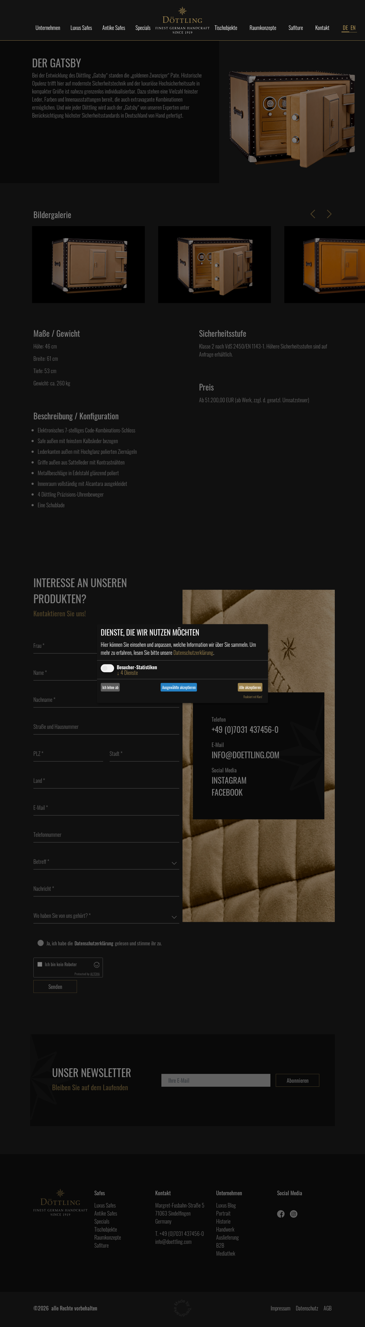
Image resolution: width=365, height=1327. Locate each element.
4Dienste (127, 672)
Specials (142, 28)
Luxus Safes (81, 28)
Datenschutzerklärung (193, 652)
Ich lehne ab (110, 687)
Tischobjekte (226, 28)
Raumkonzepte (263, 28)
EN (353, 28)
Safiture (296, 28)
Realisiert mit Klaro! (252, 697)
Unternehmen (48, 28)
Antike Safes (113, 28)
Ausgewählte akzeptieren (179, 687)
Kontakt (322, 28)
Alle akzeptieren (250, 687)
